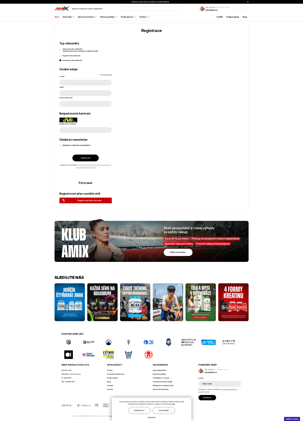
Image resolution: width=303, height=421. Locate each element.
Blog (109, 382)
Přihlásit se (207, 398)
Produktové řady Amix (115, 374)
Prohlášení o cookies (161, 378)
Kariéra (110, 389)
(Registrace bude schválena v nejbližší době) (80, 50)
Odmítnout (139, 410)
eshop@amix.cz (211, 10)
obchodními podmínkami (88, 165)
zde (173, 404)
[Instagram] (233, 405)
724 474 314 (210, 7)
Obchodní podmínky (160, 389)
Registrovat (85, 158)
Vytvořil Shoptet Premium (67, 415)
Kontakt (110, 385)
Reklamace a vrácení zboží (163, 385)
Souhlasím (164, 410)
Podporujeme (112, 378)
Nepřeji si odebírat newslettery (76, 145)
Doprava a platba (159, 374)
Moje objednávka (159, 370)
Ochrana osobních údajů (162, 382)
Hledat (181, 8)
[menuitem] (58, 17)
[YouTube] (240, 405)
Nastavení (151, 417)
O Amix (110, 370)
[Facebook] (226, 405)
